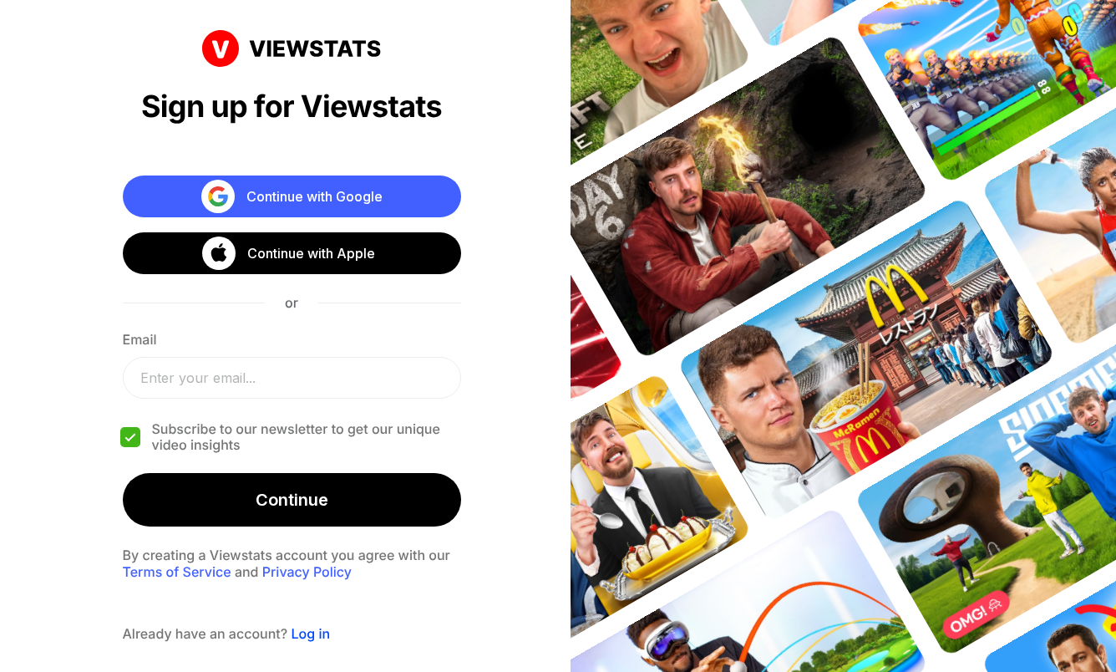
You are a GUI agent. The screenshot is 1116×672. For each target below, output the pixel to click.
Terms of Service (177, 571)
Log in (310, 633)
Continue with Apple (311, 253)
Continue (292, 500)
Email (140, 339)
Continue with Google (314, 196)
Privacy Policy (307, 571)
